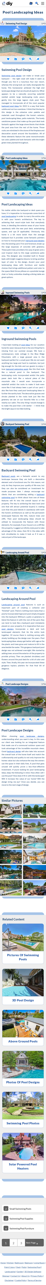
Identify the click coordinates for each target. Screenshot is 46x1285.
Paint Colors (9, 1267)
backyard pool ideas (10, 106)
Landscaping (10, 1271)
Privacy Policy (37, 1276)
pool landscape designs (32, 736)
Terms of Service (34, 1280)
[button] (42, 3)
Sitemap (5, 1276)
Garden (20, 1271)
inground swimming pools (17, 369)
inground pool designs (35, 240)
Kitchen (10, 1263)
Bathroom (19, 1263)
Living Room (39, 1263)
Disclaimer (9, 1280)
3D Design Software (32, 1271)
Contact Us (15, 1276)
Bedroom (29, 1263)
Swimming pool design (12, 75)
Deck (18, 1267)
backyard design (14, 751)
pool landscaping (9, 216)
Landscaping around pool (13, 604)
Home (3, 1263)
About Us (25, 1276)
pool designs (8, 629)
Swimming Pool (34, 1267)
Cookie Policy (20, 1280)
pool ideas (25, 345)
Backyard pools (8, 476)
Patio (24, 1267)
